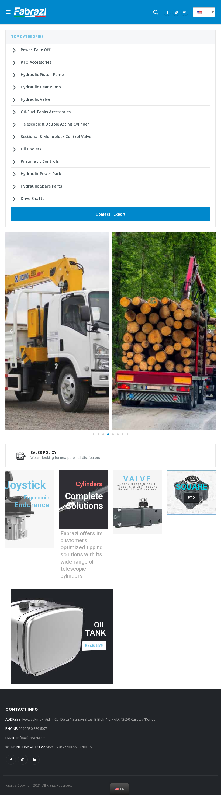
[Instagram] (175, 12)
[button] (93, 434)
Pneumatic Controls (40, 161)
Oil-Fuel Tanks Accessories (46, 111)
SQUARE (191, 487)
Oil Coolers (31, 148)
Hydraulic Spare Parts (41, 186)
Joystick (25, 485)
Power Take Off (36, 49)
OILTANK (95, 628)
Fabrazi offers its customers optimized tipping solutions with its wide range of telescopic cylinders (81, 554)
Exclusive (94, 645)
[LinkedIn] (184, 12)
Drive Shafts (32, 198)
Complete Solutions (84, 501)
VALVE (137, 478)
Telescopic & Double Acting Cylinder (55, 124)
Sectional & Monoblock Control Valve (56, 136)
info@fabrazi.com (31, 737)
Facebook (11, 760)
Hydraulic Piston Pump (42, 74)
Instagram (23, 760)
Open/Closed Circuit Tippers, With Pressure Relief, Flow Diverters (137, 486)
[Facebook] (167, 12)
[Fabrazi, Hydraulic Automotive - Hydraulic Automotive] (30, 12)
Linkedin (35, 760)
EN (206, 12)
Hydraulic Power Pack (41, 173)
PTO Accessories (36, 62)
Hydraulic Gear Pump (41, 86)
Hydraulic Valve (35, 99)
